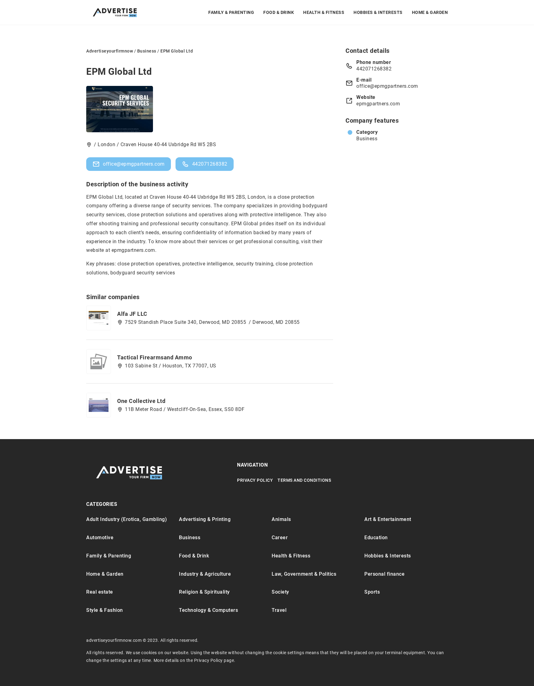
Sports (372, 592)
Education (376, 537)
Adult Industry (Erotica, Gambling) (126, 519)
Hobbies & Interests (378, 12)
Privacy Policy (255, 480)
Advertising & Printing (205, 519)
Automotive (99, 537)
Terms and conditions (304, 480)
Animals (281, 519)
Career (280, 537)
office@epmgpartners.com (134, 164)
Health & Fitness (323, 12)
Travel (279, 610)
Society (280, 592)
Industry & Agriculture (205, 574)
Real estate (99, 592)
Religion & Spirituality (204, 592)
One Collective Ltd (141, 401)
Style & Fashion (104, 610)
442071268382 (209, 164)
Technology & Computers (208, 610)
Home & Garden (430, 12)
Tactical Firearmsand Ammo (154, 357)
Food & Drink (278, 12)
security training (254, 264)
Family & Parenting (231, 12)
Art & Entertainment (387, 519)
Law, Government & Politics (304, 574)
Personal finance (384, 574)
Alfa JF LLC (132, 314)
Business (366, 139)
